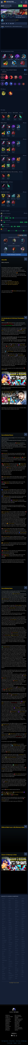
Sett (16, 956)
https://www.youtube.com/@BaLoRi (12, 283)
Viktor (23, 939)
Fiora (3, 962)
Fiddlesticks (4, 960)
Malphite (10, 961)
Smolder (16, 970)
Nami (16, 898)
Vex (22, 934)
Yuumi (23, 961)
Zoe (22, 974)
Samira (16, 948)
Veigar (23, 930)
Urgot (23, 924)
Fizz (3, 964)
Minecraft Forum (18, 1016)
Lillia (9, 950)
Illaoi (9, 902)
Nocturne (17, 909)
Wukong (14, 290)
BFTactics (7, 1030)
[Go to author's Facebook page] (9, 23)
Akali (3, 902)
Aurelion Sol (4, 919)
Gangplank (4, 967)
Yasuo (23, 954)
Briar (3, 934)
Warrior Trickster (7, 465)
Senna (16, 952)
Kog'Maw (10, 942)
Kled (9, 941)
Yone (23, 956)
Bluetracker (17, 1022)
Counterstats (8, 1019)
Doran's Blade (18, 605)
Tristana (23, 912)
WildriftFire (7, 1020)
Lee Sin (10, 946)
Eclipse (13, 344)
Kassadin (10, 928)
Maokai (10, 965)
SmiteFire (7, 1022)
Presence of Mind (6, 528)
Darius (3, 945)
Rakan (16, 929)
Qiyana (16, 925)
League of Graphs (9, 1016)
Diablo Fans (17, 1025)
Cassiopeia (4, 940)
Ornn (16, 918)
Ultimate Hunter (6, 481)
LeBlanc (10, 944)
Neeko (16, 904)
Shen (16, 959)
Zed (22, 967)
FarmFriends (8, 1026)
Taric (23, 907)
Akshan (3, 904)
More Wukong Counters (14, 254)
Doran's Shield (17, 593)
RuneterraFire (8, 1021)
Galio (3, 966)
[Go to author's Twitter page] (6, 23)
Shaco (16, 958)
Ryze (16, 946)
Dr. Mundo (4, 949)
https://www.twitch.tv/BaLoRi (12, 281)
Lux (9, 959)
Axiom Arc (16, 764)
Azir (3, 923)
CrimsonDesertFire (18, 1028)
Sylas (16, 978)
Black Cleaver (21, 330)
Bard (3, 925)
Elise (3, 955)
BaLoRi (16, 20)
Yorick (23, 958)
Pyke (16, 923)
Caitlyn (3, 936)
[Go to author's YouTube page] (11, 23)
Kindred (10, 939)
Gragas (3, 973)
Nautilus (16, 902)
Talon (23, 905)
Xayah (23, 948)
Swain (16, 976)
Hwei (10, 900)
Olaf (16, 914)
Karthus (10, 926)
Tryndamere (24, 916)
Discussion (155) (8, 26)
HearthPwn (17, 1023)
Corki (3, 943)
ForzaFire (7, 1027)
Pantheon (17, 919)
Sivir (16, 967)
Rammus (17, 931)
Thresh (23, 910)
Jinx (9, 917)
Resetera (7, 1025)
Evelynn (3, 956)
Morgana (10, 977)
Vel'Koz (23, 932)
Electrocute (5, 453)
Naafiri (10, 978)
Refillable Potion (6, 646)
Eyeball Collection (6, 476)
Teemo (23, 908)
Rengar (16, 941)
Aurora (3, 921)
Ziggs (23, 970)
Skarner (16, 969)
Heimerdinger (11, 898)
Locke (10, 953)
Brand (3, 931)
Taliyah (23, 903)
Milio (10, 970)
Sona (16, 972)
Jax (9, 911)
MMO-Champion (18, 1020)
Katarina (10, 929)
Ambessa (4, 907)
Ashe (3, 917)
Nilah (16, 907)
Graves (3, 975)
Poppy (16, 921)
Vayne (23, 928)
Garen (3, 969)
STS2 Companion (18, 1027)
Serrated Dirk (15, 632)
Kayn (10, 933)
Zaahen (23, 963)
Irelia (10, 904)
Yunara (23, 959)
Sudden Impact (10, 346)
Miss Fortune (10, 973)
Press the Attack (6, 511)
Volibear (23, 943)
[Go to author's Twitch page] (13, 23)
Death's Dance (6, 724)
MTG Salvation (18, 1015)
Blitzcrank (4, 929)
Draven (3, 951)
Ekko (3, 953)
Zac (22, 965)
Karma (10, 924)
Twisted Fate (23, 918)
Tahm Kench (23, 901)
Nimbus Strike (23, 463)
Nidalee (16, 906)
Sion (16, 965)
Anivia (3, 911)
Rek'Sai (16, 932)
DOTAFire (7, 1023)
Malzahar (10, 963)
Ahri (3, 900)
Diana (3, 947)
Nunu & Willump (16, 912)
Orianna (16, 916)
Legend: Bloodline (6, 536)
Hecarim (4, 978)
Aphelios (4, 915)
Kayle (10, 931)
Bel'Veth (3, 927)
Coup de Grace (11, 523)
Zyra (22, 976)
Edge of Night (22, 344)
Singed (16, 963)
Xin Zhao (23, 952)
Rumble (16, 945)
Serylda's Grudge (9, 351)
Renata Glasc (16, 937)
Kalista (10, 922)
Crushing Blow (21, 355)
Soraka (16, 974)
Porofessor (7, 1017)
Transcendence (6, 489)
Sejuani (16, 950)
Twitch (23, 921)
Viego (23, 937)
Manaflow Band (6, 496)
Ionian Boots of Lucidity (18, 792)
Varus (23, 926)
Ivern (10, 906)
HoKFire (16, 1030)
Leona (10, 948)
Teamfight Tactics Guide (14, 982)
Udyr (22, 922)
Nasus (16, 900)
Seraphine (17, 954)
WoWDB (16, 1017)
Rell (16, 934)
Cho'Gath (4, 942)
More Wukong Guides (17, 26)
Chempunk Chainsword (11, 757)
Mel (9, 968)
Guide (2, 26)
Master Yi (10, 966)
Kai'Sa (10, 920)
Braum (3, 932)
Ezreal (3, 958)
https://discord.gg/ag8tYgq (13, 284)
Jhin (9, 915)
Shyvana (16, 961)
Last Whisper (14, 744)
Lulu (9, 957)
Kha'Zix (10, 937)
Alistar (3, 906)
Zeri (22, 969)
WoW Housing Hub (19, 1019)
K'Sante (10, 918)
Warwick (23, 945)
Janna (10, 907)
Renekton (17, 939)
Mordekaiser (11, 975)
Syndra (23, 898)
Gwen (3, 977)
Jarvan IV (10, 909)
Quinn (16, 927)
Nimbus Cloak (15, 500)
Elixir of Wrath (18, 773)
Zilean (23, 972)
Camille (3, 938)
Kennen (10, 935)
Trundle (23, 914)
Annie (3, 913)
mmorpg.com (17, 1021)
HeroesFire (7, 1028)
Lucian (10, 955)
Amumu (3, 909)
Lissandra (10, 952)
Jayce (10, 913)
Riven (16, 943)
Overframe (17, 1026)
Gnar (3, 971)
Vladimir (23, 941)
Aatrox (3, 898)
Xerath (23, 950)
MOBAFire (7, 1015)
